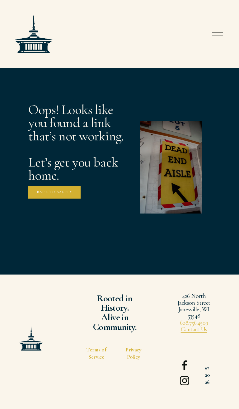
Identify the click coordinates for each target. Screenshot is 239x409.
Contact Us (194, 329)
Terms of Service (96, 353)
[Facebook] (185, 365)
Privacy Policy (133, 353)
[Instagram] (185, 381)
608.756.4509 (194, 323)
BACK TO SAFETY (54, 192)
